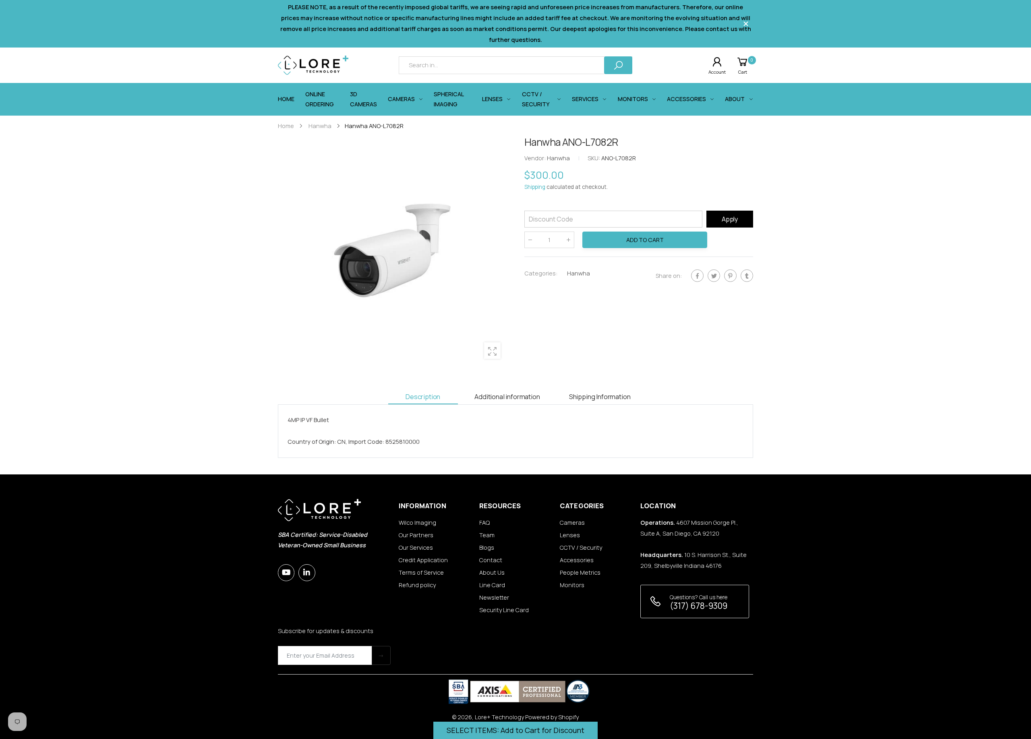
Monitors (572, 585)
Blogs (486, 547)
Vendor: (535, 158)
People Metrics (580, 572)
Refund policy (417, 585)
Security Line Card (504, 610)
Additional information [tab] (507, 396)
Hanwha (578, 273)
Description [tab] (423, 396)
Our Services (416, 547)
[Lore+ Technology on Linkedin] (306, 572)
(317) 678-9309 (698, 605)
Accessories (577, 560)
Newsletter (494, 597)
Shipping (534, 187)
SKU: (594, 158)
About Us (492, 572)
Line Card (492, 585)
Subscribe (381, 655)
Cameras (572, 522)
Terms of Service (421, 572)
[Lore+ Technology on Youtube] (286, 572)
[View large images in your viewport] (492, 350)
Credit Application (423, 560)
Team (487, 535)
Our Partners (416, 535)
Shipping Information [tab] (600, 396)
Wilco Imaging (417, 522)
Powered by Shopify (552, 717)
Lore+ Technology (499, 717)
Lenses (570, 535)
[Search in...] (618, 65)
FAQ (484, 522)
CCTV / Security (581, 547)
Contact (490, 560)
